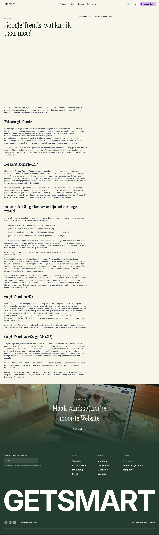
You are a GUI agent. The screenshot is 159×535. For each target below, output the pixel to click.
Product (63, 4)
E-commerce (79, 465)
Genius (81, 4)
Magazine (102, 469)
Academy (102, 461)
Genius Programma (133, 465)
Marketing (77, 469)
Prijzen (72, 4)
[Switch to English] (128, 4)
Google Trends (28, 171)
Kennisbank (103, 465)
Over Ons (128, 461)
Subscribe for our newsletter (17, 455)
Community (91, 4)
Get (9, 4)
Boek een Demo (79, 429)
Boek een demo (147, 4)
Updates (101, 474)
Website (76, 461)
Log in (134, 4)
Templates (128, 469)
